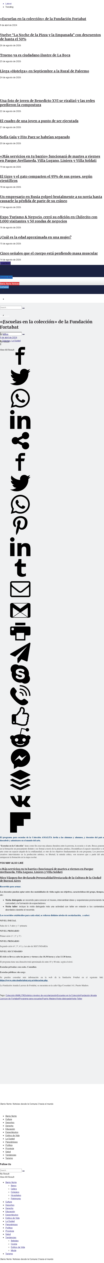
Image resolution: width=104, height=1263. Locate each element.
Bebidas (15, 1240)
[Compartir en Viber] (20, 704)
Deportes (9, 1122)
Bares (13, 1185)
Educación (10, 1129)
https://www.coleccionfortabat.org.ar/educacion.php (24, 980)
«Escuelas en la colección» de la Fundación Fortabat (43, 19)
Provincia (9, 1148)
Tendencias (10, 1155)
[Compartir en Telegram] (20, 662)
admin (5, 334)
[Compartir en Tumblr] (20, 577)
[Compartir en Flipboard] (20, 832)
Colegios (6, 340)
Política (8, 1145)
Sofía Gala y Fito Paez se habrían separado (35, 137)
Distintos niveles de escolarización (40, 995)
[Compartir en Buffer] (20, 789)
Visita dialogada (63, 998)
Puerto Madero (49, 998)
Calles (14, 1189)
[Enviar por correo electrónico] (20, 598)
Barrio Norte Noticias (9, 283)
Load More (5, 263)
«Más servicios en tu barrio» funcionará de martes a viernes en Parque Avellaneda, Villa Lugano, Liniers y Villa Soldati (50, 158)
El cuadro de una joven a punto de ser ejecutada (39, 121)
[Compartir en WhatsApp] (20, 407)
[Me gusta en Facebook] (20, 725)
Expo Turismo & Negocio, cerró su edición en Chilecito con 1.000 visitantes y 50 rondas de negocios (48, 219)
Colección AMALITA (15, 995)
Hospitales (16, 1195)
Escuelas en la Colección (68, 995)
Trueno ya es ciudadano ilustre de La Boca (35, 55)
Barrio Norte (11, 1116)
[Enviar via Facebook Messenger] (20, 768)
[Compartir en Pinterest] (20, 535)
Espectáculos (11, 1132)
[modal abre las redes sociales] (20, 450)
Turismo (9, 1158)
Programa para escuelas (30, 998)
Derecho (9, 1126)
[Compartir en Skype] (20, 683)
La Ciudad (16, 340)
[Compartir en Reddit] (20, 747)
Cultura (8, 1119)
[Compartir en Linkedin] (20, 429)
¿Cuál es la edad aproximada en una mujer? (35, 237)
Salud (8, 1151)
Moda (13, 1250)
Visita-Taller (76, 998)
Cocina (14, 1244)
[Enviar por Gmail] (20, 619)
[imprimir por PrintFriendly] (20, 641)
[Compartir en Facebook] (20, 365)
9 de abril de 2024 (8, 337)
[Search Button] (23, 334)
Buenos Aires (6, 277)
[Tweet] (20, 386)
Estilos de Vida (12, 1135)
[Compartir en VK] (20, 810)
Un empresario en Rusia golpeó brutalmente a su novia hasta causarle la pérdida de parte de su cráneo (51, 199)
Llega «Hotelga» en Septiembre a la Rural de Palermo (44, 71)
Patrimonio (16, 1198)
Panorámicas (11, 1142)
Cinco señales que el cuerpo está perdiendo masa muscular (49, 253)
